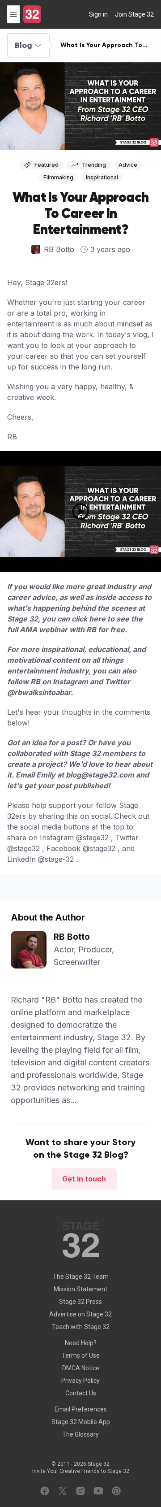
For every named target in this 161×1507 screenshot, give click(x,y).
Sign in (98, 14)
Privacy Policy (80, 1380)
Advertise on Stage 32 (80, 1314)
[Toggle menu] (13, 14)
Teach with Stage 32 (81, 1326)
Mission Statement (80, 1289)
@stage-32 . (58, 859)
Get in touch (84, 1178)
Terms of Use (81, 1355)
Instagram (70, 681)
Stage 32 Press (80, 1301)
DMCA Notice (80, 1368)
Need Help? (81, 1342)
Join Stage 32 (134, 14)
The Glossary (80, 1434)
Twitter (117, 681)
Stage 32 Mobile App (80, 1421)
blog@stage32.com (100, 774)
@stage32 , (94, 837)
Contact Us (80, 1393)
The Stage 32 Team (81, 1276)
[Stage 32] (32, 14)
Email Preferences (81, 1409)
